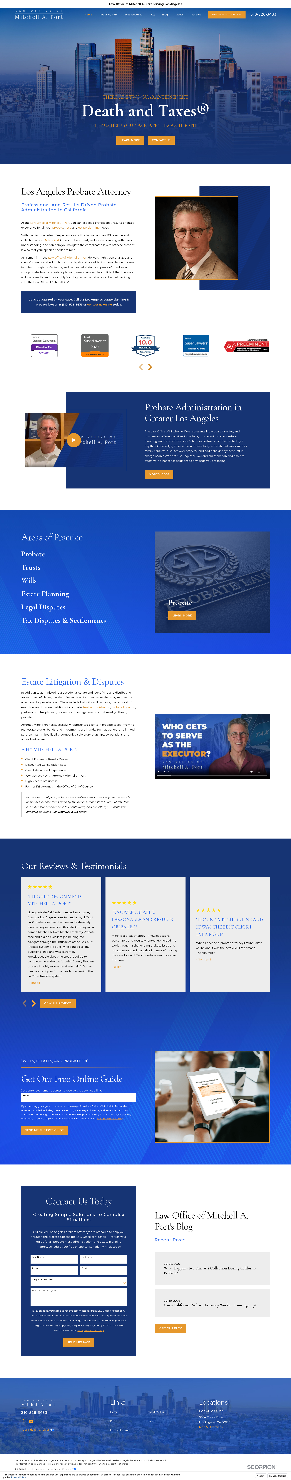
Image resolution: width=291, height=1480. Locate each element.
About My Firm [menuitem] (108, 14)
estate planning (89, 227)
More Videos (159, 474)
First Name (38, 1257)
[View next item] (150, 367)
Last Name (87, 1257)
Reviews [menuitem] (196, 14)
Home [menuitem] (88, 14)
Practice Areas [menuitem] (133, 14)
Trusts (151, 1421)
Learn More (130, 140)
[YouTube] (31, 1421)
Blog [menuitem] (165, 14)
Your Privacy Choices (35, 1429)
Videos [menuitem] (179, 14)
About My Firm (157, 1411)
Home (114, 1411)
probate (57, 227)
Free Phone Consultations (226, 14)
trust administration (96, 707)
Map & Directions (211, 1427)
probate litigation (123, 707)
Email (26, 1095)
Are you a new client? (43, 1279)
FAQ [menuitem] (152, 14)
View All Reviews (58, 1003)
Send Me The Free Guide (44, 1130)
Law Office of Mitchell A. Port (67, 257)
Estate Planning (119, 1430)
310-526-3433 (263, 14)
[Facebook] (23, 1421)
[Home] (39, 15)
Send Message (78, 1342)
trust (67, 227)
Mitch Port (52, 240)
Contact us (161, 140)
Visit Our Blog (170, 1328)
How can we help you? (44, 1290)
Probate (115, 1421)
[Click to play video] (74, 440)
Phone (35, 1268)
